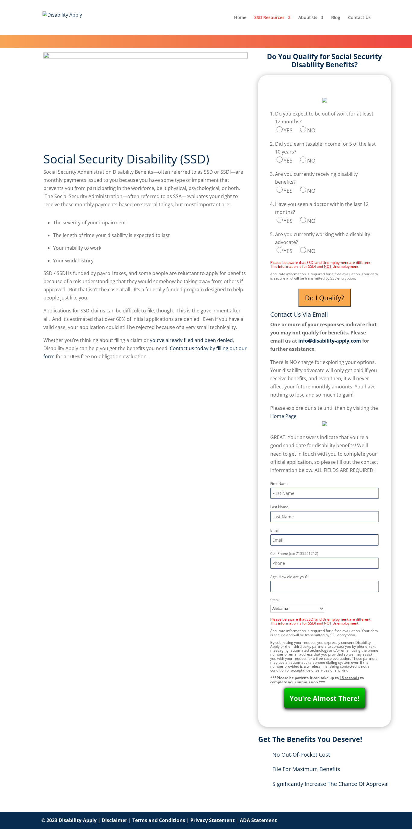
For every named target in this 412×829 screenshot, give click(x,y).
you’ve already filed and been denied (191, 340)
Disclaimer (114, 820)
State (274, 600)
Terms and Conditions (158, 820)
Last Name (279, 506)
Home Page (283, 416)
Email (275, 530)
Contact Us (359, 17)
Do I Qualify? (324, 297)
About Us (307, 17)
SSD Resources (269, 17)
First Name (279, 483)
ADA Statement (258, 820)
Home (240, 17)
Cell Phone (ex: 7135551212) (294, 553)
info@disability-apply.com (329, 340)
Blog (335, 17)
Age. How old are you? (288, 576)
